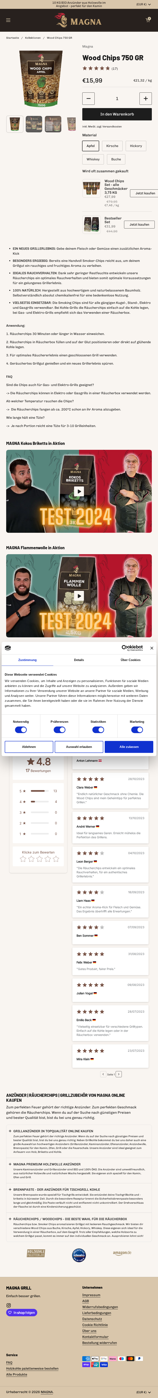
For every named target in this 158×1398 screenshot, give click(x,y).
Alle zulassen (129, 747)
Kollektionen (33, 37)
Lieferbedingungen (96, 1313)
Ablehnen (29, 747)
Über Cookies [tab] (131, 660)
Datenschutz (92, 1319)
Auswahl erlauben (79, 747)
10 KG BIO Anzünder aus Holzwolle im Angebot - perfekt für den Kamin (79, 4)
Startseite (12, 37)
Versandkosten (112, 126)
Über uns (89, 1331)
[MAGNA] (78, 20)
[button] (88, 98)
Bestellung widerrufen (99, 1343)
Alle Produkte (16, 1374)
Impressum (91, 1295)
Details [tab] (79, 660)
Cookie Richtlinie (95, 1325)
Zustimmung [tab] (27, 660)
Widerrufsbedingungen (100, 1307)
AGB (85, 1301)
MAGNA (47, 1392)
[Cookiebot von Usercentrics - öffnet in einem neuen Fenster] (125, 648)
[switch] (59, 729)
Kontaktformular (95, 1337)
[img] (96, 69)
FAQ (9, 1362)
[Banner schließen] (151, 648)
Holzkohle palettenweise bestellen (32, 1368)
